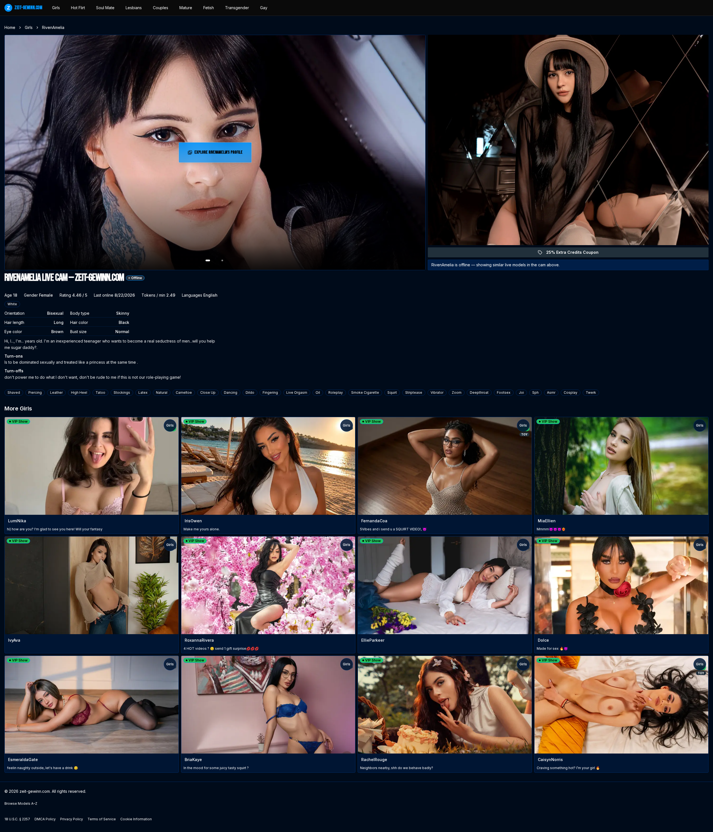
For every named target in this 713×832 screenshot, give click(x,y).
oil (318, 392)
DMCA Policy (45, 819)
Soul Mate (105, 7)
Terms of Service (101, 819)
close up (208, 392)
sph (535, 392)
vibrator (437, 392)
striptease (413, 392)
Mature (185, 7)
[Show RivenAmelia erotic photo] (208, 260)
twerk (591, 392)
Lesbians (134, 7)
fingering (270, 392)
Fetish (208, 7)
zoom (457, 392)
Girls (56, 7)
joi (521, 392)
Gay (263, 7)
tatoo (100, 392)
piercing (35, 392)
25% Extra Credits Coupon (575, 253)
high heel (79, 392)
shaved (14, 392)
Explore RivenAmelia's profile (219, 154)
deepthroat (479, 392)
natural (161, 392)
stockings (122, 392)
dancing (230, 392)
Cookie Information (136, 819)
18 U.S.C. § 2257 (17, 819)
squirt (392, 392)
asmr (551, 392)
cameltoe (184, 392)
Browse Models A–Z (20, 803)
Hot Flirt (78, 7)
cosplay (570, 392)
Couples (160, 7)
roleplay (335, 392)
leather (56, 392)
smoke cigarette (365, 392)
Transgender (237, 7)
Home (9, 27)
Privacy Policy (71, 819)
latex (143, 392)
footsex (504, 392)
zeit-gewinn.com (24, 8)
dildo (250, 392)
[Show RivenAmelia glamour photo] (222, 260)
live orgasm (296, 392)
